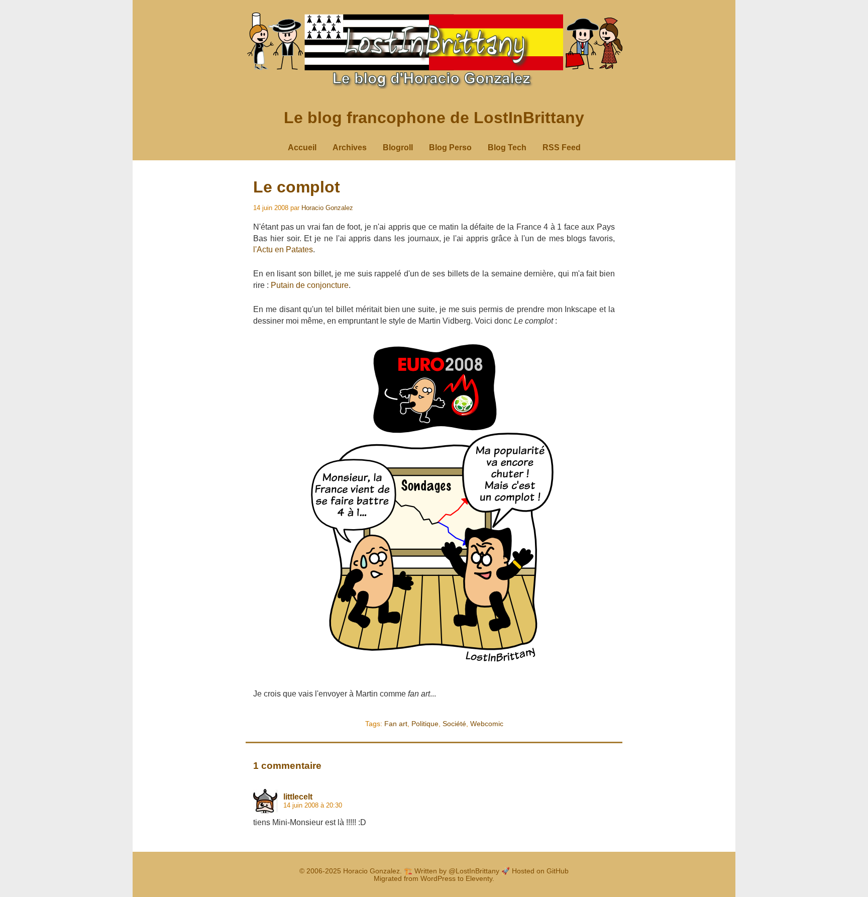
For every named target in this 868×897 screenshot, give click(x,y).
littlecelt (297, 796)
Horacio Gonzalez (327, 208)
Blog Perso (450, 147)
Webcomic (486, 724)
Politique (425, 724)
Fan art (395, 724)
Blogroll (398, 147)
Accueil (302, 147)
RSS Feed (561, 147)
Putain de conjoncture (310, 285)
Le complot (296, 187)
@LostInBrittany (474, 871)
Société (454, 724)
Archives (350, 147)
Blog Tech (507, 147)
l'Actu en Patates (283, 249)
